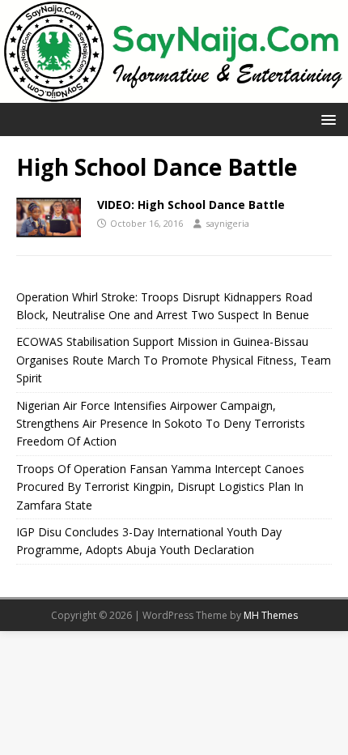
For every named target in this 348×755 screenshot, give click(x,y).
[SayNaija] (174, 92)
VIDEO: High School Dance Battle (191, 204)
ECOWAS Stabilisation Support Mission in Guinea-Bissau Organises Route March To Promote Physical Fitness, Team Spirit (173, 360)
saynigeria (227, 223)
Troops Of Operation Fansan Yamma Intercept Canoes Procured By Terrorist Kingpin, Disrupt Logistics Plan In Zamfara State (160, 487)
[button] (326, 118)
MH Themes (271, 615)
